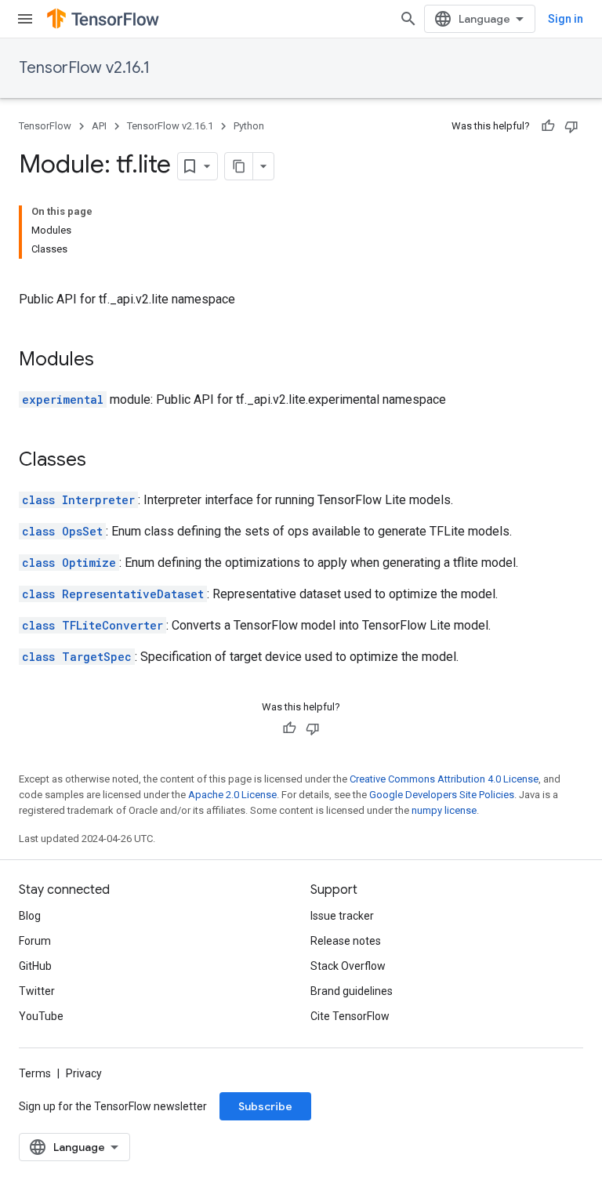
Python (249, 126)
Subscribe (265, 1106)
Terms (35, 1073)
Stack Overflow (348, 966)
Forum (35, 941)
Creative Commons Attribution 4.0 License (444, 779)
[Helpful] (548, 126)
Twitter (37, 991)
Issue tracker (342, 916)
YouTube (41, 1016)
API (99, 126)
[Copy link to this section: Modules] (109, 360)
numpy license (444, 810)
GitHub (35, 966)
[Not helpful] (571, 126)
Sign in (565, 19)
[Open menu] (25, 19)
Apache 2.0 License (232, 795)
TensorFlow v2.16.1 (84, 68)
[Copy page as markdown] (239, 166)
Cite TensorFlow (350, 1016)
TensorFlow (45, 126)
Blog (30, 916)
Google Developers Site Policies (441, 795)
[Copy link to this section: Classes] (102, 461)
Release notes (345, 941)
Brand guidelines (351, 991)
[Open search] (408, 18)
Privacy (84, 1073)
